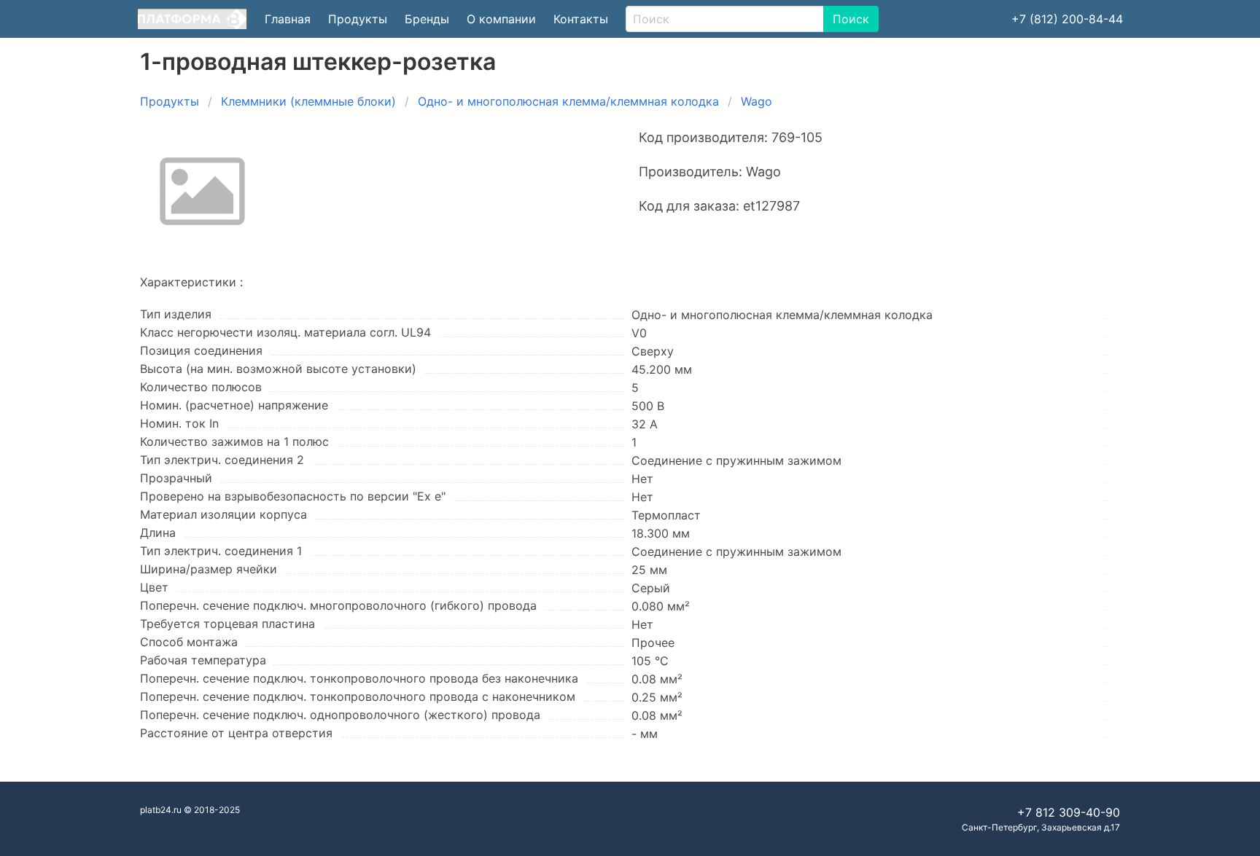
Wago (756, 101)
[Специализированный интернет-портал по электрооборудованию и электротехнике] (192, 19)
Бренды (427, 19)
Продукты (357, 19)
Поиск (851, 19)
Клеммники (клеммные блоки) (308, 101)
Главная (288, 19)
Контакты (580, 19)
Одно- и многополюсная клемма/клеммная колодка (568, 101)
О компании (501, 19)
